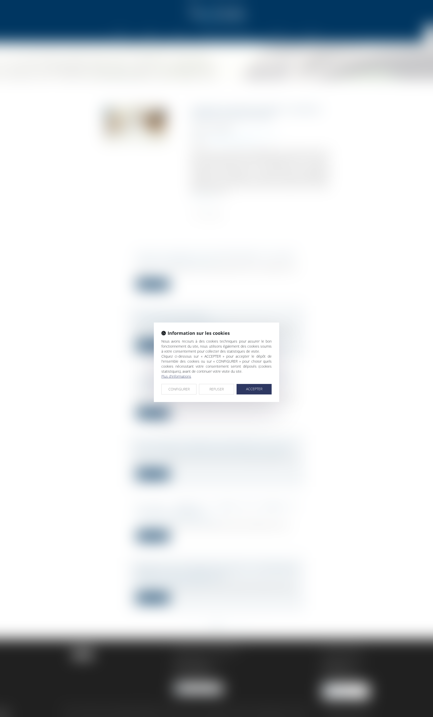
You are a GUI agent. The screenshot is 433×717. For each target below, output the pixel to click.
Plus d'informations (176, 376)
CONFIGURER (179, 389)
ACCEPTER (254, 388)
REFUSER (216, 389)
